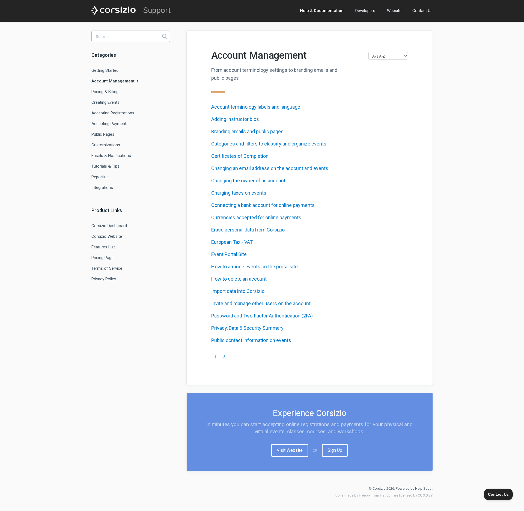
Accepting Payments (110, 123)
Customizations (105, 144)
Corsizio (379, 488)
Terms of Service (106, 268)
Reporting (100, 176)
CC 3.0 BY (425, 495)
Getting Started (104, 70)
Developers (365, 10)
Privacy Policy (103, 279)
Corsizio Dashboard (109, 225)
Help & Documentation (322, 10)
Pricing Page (102, 257)
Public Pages (102, 134)
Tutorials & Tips (105, 166)
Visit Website (290, 450)
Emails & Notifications (111, 155)
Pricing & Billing (104, 91)
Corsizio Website (106, 236)
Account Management (113, 81)
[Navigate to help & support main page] (113, 10)
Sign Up (334, 450)
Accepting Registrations (112, 113)
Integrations (102, 187)
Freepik (365, 495)
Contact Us (422, 10)
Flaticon (386, 495)
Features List (103, 247)
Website (394, 10)
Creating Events (105, 102)
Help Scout (424, 488)
